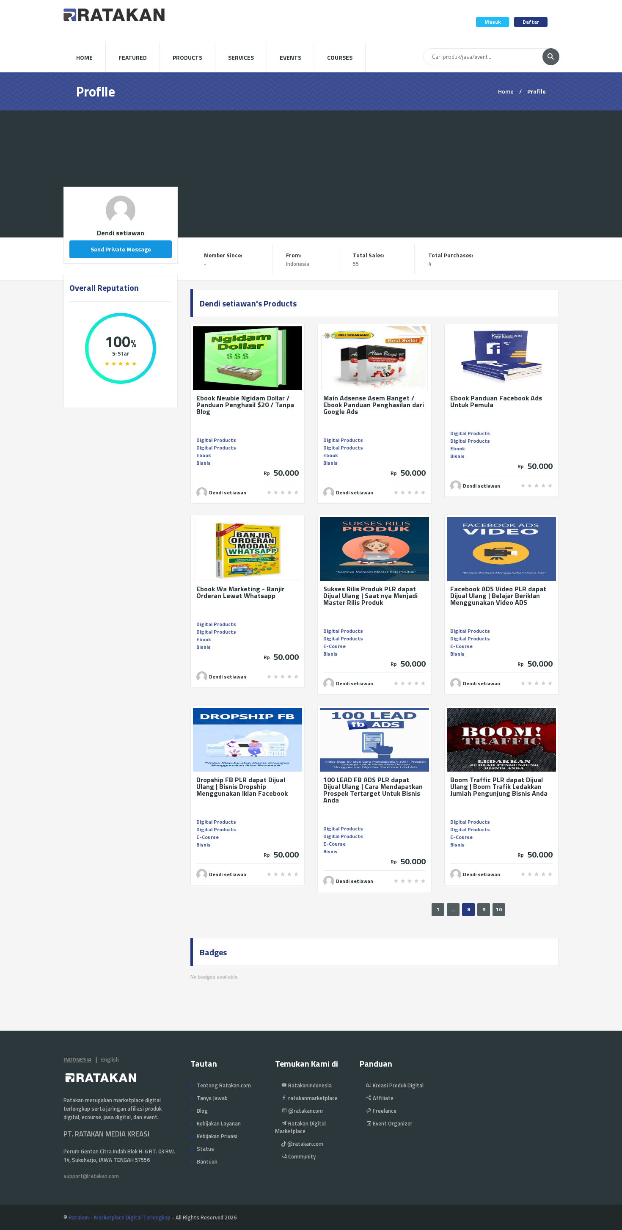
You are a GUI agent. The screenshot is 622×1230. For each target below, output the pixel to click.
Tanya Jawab (212, 1098)
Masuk (492, 22)
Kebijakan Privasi (217, 1136)
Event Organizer (392, 1123)
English (110, 1059)
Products (187, 57)
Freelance (384, 1110)
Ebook (203, 455)
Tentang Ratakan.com (224, 1085)
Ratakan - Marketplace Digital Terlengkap (120, 1217)
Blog (202, 1110)
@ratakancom (305, 1110)
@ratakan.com (304, 1143)
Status (205, 1149)
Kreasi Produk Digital (398, 1085)
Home (84, 57)
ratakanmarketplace (312, 1098)
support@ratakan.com (91, 1176)
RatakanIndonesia (309, 1085)
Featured (132, 57)
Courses (339, 57)
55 (356, 263)
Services (241, 57)
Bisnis (203, 463)
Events (290, 57)
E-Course (334, 646)
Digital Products (216, 440)
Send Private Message (121, 249)
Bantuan (207, 1161)
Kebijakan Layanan (219, 1123)
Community (301, 1156)
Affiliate (383, 1098)
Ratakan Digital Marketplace (300, 1127)
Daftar (531, 22)
